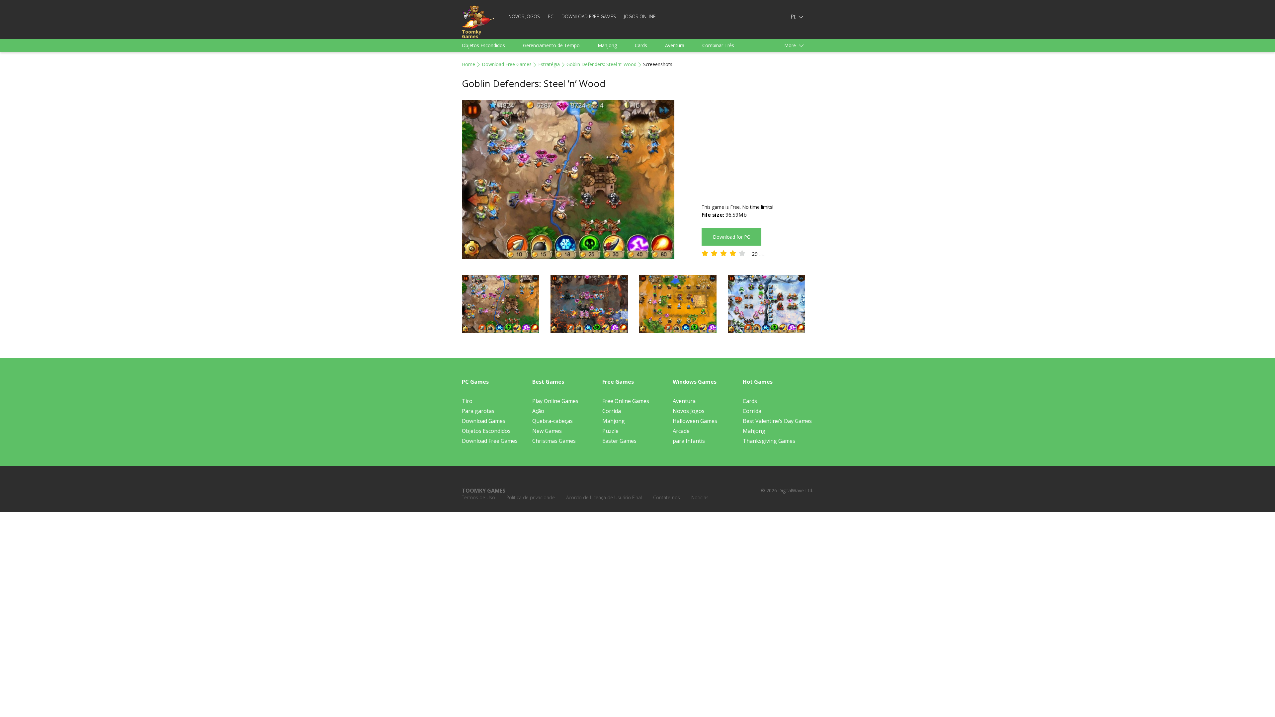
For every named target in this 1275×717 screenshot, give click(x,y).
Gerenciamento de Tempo (551, 45)
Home (468, 64)
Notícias (700, 497)
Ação (538, 411)
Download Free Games (588, 16)
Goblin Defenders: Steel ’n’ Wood (601, 64)
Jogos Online (640, 16)
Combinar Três (718, 45)
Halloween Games (695, 421)
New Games (547, 431)
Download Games (483, 421)
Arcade (681, 431)
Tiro (467, 401)
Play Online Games (555, 401)
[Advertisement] (757, 146)
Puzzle (610, 431)
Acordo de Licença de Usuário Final (604, 497)
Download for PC (731, 237)
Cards (641, 45)
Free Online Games (625, 401)
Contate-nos (666, 497)
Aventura (674, 45)
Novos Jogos (524, 16)
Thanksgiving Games (769, 440)
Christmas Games (554, 440)
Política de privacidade (530, 497)
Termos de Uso (478, 497)
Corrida (611, 411)
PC (550, 16)
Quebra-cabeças (552, 421)
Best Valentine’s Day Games (777, 421)
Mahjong (607, 45)
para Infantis (689, 440)
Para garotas (478, 411)
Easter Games (619, 440)
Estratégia (549, 64)
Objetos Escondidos (483, 45)
